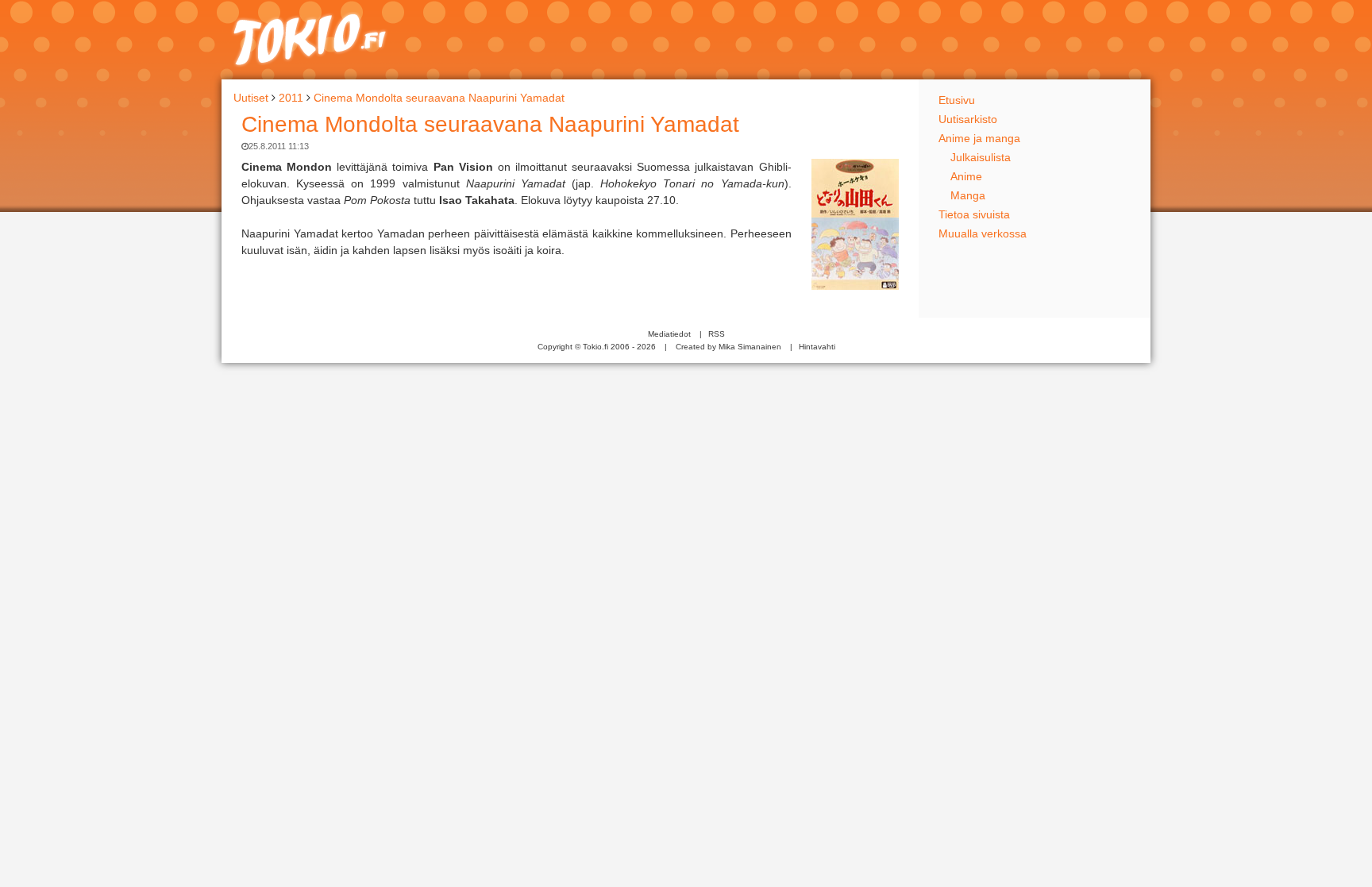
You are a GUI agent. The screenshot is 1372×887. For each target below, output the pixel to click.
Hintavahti (817, 346)
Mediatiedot (669, 334)
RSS (716, 334)
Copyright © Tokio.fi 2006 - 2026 (597, 346)
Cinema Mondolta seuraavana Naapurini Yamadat (490, 124)
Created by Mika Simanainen (728, 346)
